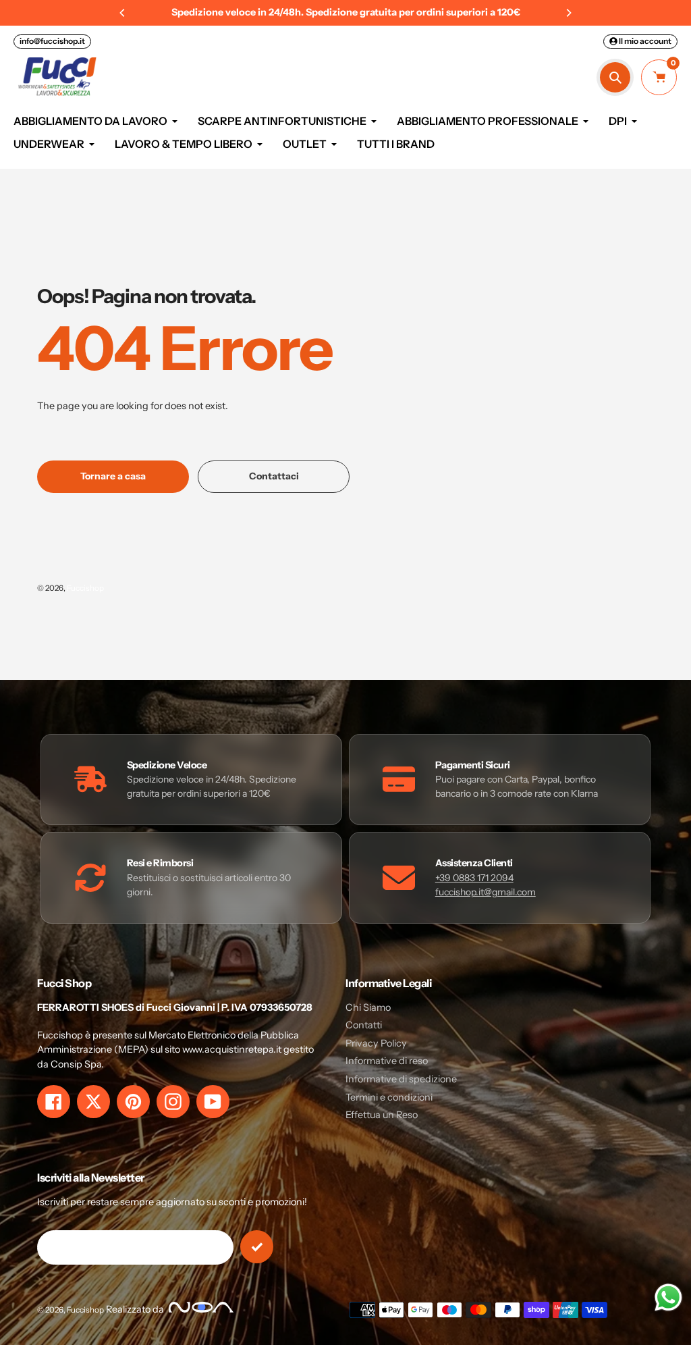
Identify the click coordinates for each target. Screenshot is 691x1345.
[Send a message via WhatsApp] (668, 1297)
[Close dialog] (497, 521)
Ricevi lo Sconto (345, 778)
